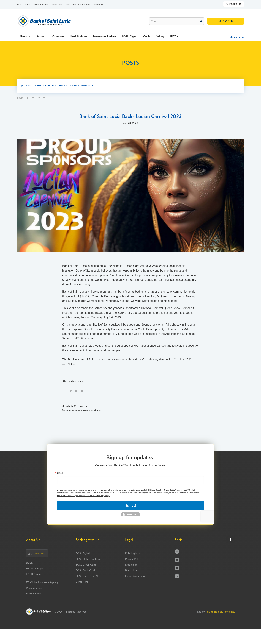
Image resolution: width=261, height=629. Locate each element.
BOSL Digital (23, 4)
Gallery (160, 36)
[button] (233, 4)
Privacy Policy (133, 559)
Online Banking (40, 4)
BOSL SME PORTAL (87, 576)
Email (60, 473)
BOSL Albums (33, 593)
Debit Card (70, 4)
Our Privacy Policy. (101, 495)
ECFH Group (33, 574)
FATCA (174, 36)
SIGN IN (225, 21)
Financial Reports (36, 568)
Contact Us (98, 4)
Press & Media (34, 587)
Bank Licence (132, 570)
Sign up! (130, 505)
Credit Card (56, 4)
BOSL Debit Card (85, 570)
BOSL (29, 562)
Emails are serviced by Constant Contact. (75, 495)
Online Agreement (135, 576)
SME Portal (84, 4)
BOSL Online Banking (88, 559)
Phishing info (132, 553)
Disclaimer (131, 564)
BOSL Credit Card (86, 564)
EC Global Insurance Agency (42, 582)
